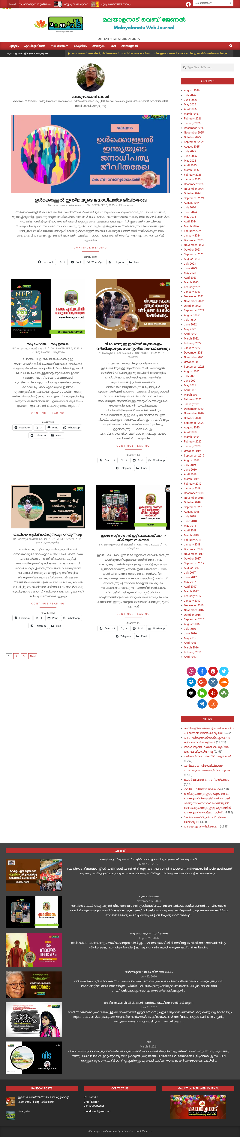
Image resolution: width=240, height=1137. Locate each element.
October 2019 (192, 451)
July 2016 (190, 628)
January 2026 (192, 123)
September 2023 (194, 254)
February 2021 (192, 399)
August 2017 (192, 568)
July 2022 (190, 320)
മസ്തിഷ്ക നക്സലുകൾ (48, 4)
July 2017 (190, 572)
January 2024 (192, 235)
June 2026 (190, 99)
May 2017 (190, 582)
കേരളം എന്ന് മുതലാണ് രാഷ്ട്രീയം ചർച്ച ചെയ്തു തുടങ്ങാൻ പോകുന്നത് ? (148, 859)
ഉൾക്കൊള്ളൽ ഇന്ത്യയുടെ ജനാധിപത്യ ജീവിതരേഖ (90, 200)
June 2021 (190, 380)
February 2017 (192, 596)
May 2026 (190, 104)
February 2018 (192, 540)
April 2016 (190, 643)
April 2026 (190, 109)
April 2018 (190, 530)
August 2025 (192, 146)
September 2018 (194, 507)
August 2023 (192, 259)
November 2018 (194, 497)
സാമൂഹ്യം (53, 542)
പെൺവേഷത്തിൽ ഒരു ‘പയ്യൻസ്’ (207, 779)
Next (33, 656)
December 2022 (193, 296)
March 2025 (191, 170)
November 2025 (194, 132)
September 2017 (194, 563)
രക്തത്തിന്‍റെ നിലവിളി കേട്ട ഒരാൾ (207, 756)
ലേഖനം (128, 205)
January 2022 (192, 348)
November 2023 (194, 245)
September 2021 (194, 366)
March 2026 (191, 114)
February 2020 (192, 441)
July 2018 (190, 516)
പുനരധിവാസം (149, 896)
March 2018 (191, 535)
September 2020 (194, 423)
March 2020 (191, 437)
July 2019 (190, 465)
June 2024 (190, 212)
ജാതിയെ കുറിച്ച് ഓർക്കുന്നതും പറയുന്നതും (47, 534)
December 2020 (193, 408)
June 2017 (190, 577)
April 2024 (190, 221)
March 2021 (191, 394)
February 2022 (192, 343)
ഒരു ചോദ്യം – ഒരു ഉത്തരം (48, 344)
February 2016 (192, 652)
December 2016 (193, 605)
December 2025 (193, 128)
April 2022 (190, 334)
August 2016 (192, 624)
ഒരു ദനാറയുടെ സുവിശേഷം (149, 933)
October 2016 (192, 614)
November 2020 (194, 413)
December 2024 (193, 184)
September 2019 (194, 455)
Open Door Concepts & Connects (135, 1131)
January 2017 (192, 600)
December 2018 (193, 493)
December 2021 (193, 352)
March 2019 (191, 479)
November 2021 (194, 357)
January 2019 (192, 488)
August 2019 (192, 460)
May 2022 (190, 329)
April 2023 (190, 277)
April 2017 (190, 586)
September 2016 (194, 619)
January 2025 (192, 179)
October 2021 (192, 362)
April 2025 (190, 165)
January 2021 (192, 404)
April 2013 (190, 657)
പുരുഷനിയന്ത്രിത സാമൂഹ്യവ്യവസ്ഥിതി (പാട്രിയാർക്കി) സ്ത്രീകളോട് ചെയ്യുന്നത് (121, 4)
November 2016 (194, 610)
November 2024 (194, 188)
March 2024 (191, 226)
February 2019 (192, 483)
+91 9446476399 (94, 1106)
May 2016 (190, 638)
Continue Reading (90, 247)
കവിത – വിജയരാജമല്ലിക (202, 789)
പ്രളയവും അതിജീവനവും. (201, 826)
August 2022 (192, 315)
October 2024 (192, 193)
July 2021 (190, 376)
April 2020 (190, 432)
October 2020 (192, 418)
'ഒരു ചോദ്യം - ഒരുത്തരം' (50, 352)
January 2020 (192, 446)
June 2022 (190, 324)
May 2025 (190, 160)
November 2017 (194, 554)
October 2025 (192, 137)
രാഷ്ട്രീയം (133, 548)
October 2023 (192, 249)
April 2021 (190, 390)
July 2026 (190, 95)
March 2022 (191, 338)
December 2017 (193, 549)
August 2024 (192, 202)
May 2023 (190, 273)
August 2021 (192, 371)
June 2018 (190, 521)
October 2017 (192, 558)
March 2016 (191, 647)
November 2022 (194, 301)
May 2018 (190, 525)
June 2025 (190, 156)
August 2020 (192, 427)
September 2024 (194, 198)
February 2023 (192, 287)
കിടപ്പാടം (23, 1111)
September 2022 (194, 310)
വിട (148, 1042)
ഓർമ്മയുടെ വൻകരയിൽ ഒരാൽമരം (148, 972)
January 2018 (192, 544)
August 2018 (192, 511)
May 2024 (190, 217)
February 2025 (192, 174)
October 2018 (192, 502)
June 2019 (190, 469)
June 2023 (190, 268)
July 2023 (190, 263)
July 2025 (190, 151)
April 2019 (190, 474)
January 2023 (192, 291)
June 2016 (190, 633)
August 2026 (192, 90)
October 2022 (192, 305)
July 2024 (190, 207)
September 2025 (194, 142)
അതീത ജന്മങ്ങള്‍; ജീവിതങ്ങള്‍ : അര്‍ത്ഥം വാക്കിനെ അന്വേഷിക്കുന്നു (149, 1002)
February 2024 (192, 231)
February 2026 (192, 118)
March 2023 (191, 282)
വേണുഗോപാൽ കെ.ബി (67, 205)
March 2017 (191, 591)
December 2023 (193, 240)
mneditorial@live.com (97, 1111)
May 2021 (190, 385)
